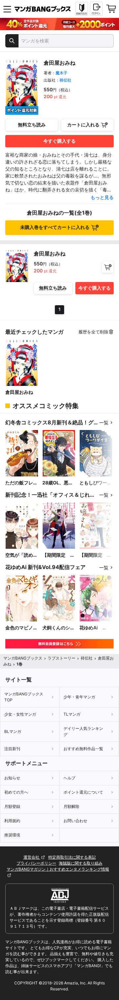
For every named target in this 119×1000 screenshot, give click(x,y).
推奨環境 (12, 834)
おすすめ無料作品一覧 (83, 748)
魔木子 (61, 72)
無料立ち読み (32, 124)
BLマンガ (12, 731)
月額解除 (71, 806)
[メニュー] (7, 9)
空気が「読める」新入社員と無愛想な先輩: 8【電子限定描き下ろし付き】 (21, 555)
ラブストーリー (61, 658)
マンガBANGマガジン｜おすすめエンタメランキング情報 (58, 869)
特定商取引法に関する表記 (72, 857)
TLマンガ (71, 714)
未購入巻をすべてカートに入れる (55, 227)
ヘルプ (69, 777)
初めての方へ (16, 792)
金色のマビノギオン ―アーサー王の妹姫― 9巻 (21, 628)
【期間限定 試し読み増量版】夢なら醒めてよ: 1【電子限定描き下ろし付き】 (58, 555)
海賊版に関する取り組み (80, 863)
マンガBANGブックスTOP (23, 696)
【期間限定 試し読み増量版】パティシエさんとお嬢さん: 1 (95, 555)
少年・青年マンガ (79, 696)
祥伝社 (65, 80)
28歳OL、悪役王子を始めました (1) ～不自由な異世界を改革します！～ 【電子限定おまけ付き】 (58, 483)
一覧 (103, 422)
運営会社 (31, 857)
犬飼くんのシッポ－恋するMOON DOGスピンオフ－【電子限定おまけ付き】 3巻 (58, 628)
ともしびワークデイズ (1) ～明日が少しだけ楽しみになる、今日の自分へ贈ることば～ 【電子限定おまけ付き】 (95, 483)
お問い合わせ (75, 820)
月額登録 (12, 806)
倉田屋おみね (19, 392)
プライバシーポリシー (36, 863)
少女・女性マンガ (20, 714)
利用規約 (12, 820)
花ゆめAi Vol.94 (90, 628)
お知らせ (12, 777)
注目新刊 (12, 748)
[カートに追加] (107, 267)
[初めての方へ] (81, 9)
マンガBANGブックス (22, 658)
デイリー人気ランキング (83, 731)
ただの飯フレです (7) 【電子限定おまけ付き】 (21, 483)
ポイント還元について (83, 792)
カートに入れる (83, 124)
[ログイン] (96, 9)
